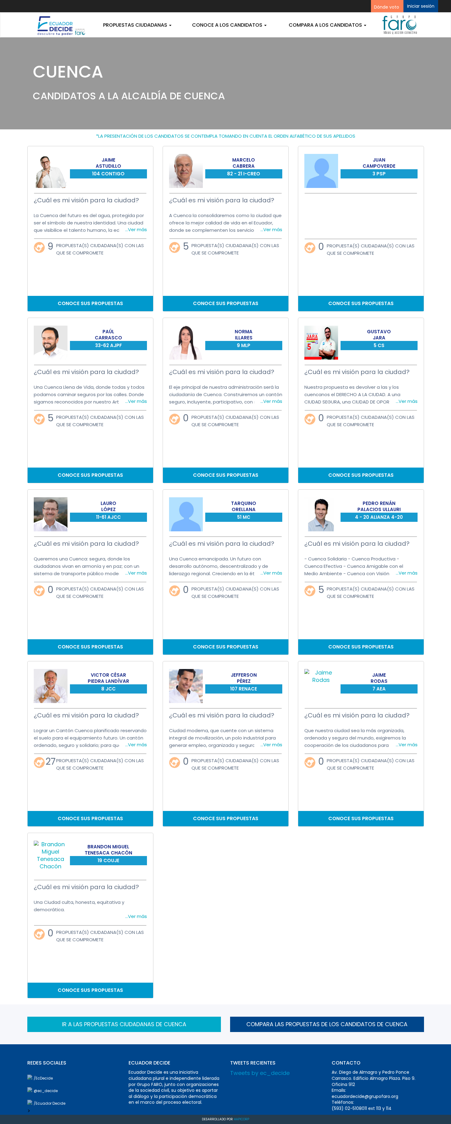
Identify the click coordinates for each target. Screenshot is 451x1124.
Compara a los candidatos (326, 25)
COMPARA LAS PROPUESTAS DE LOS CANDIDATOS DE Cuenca (326, 1024)
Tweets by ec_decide (260, 1073)
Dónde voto (386, 7)
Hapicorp (241, 1119)
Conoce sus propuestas (90, 303)
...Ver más (136, 229)
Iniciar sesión (420, 6)
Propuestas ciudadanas (135, 25)
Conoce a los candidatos (228, 25)
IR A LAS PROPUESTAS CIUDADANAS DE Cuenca (124, 1024)
